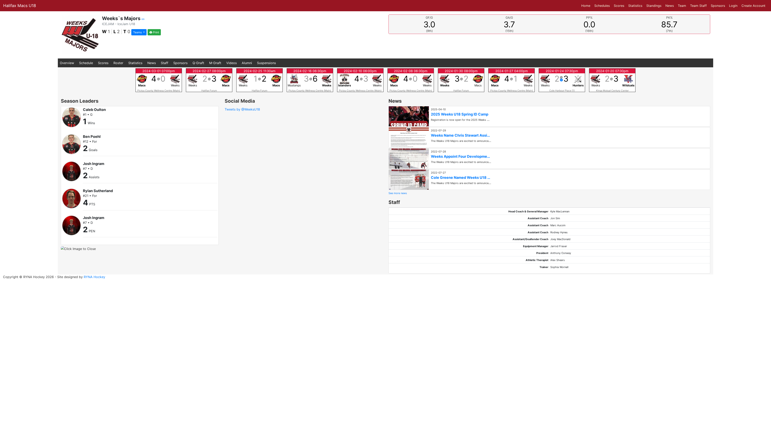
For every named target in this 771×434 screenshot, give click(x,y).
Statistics (636, 5)
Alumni (247, 63)
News (669, 6)
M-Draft (215, 63)
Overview (67, 63)
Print (155, 32)
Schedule (86, 63)
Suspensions (266, 63)
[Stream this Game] (561, 80)
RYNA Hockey (94, 277)
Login (733, 6)
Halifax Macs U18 (19, 5)
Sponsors (718, 6)
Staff (164, 63)
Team (682, 6)
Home (585, 6)
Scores (620, 5)
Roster (118, 63)
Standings (653, 6)
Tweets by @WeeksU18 (242, 109)
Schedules (602, 6)
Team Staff (698, 6)
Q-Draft (198, 63)
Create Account (753, 6)
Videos (231, 63)
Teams (138, 32)
